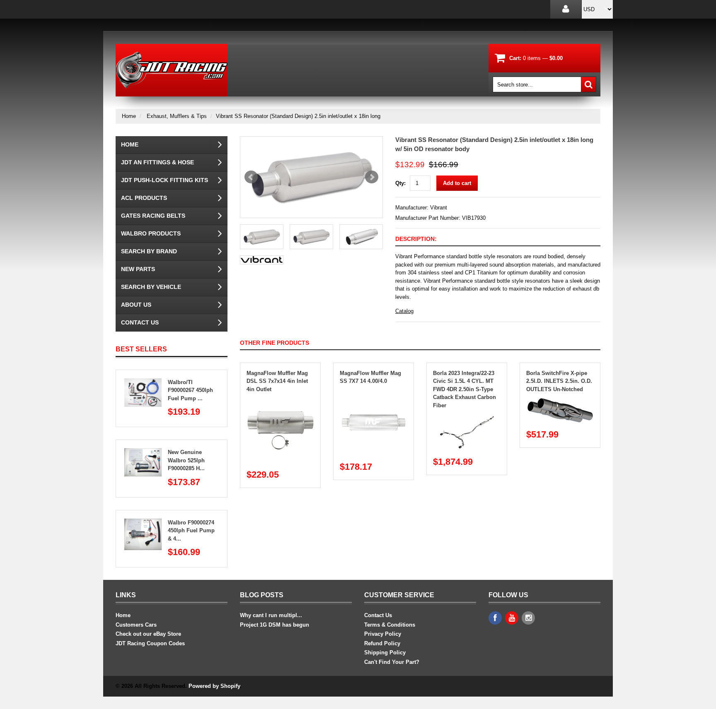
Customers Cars (136, 625)
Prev (251, 177)
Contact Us (140, 322)
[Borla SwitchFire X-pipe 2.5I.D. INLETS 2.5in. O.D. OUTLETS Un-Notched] (560, 401)
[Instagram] (528, 618)
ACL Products (144, 198)
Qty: (400, 183)
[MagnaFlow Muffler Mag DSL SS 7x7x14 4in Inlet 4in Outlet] (280, 401)
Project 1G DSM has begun (274, 625)
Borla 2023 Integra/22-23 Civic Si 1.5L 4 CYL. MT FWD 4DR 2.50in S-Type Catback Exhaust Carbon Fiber (464, 389)
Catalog (404, 311)
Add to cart (457, 183)
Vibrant (438, 207)
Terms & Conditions (389, 625)
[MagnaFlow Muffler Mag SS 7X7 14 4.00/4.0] (374, 393)
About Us (136, 304)
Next (371, 177)
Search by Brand (149, 251)
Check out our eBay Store (148, 634)
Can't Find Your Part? (391, 662)
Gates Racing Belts (153, 215)
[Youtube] (511, 618)
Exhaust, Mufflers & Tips (177, 116)
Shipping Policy (385, 652)
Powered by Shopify (214, 686)
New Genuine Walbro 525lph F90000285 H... (186, 460)
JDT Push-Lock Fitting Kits (164, 180)
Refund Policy (382, 643)
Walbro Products (151, 233)
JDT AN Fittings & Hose (157, 162)
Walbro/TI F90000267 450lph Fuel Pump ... (190, 390)
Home (129, 116)
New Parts (138, 269)
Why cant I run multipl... (271, 615)
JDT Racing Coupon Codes (150, 643)
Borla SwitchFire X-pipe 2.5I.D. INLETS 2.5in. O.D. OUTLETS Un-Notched (559, 381)
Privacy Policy (382, 634)
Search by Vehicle (151, 287)
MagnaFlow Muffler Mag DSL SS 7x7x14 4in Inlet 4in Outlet (277, 381)
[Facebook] (495, 618)
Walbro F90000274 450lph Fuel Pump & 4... (191, 530)
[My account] (565, 9)
